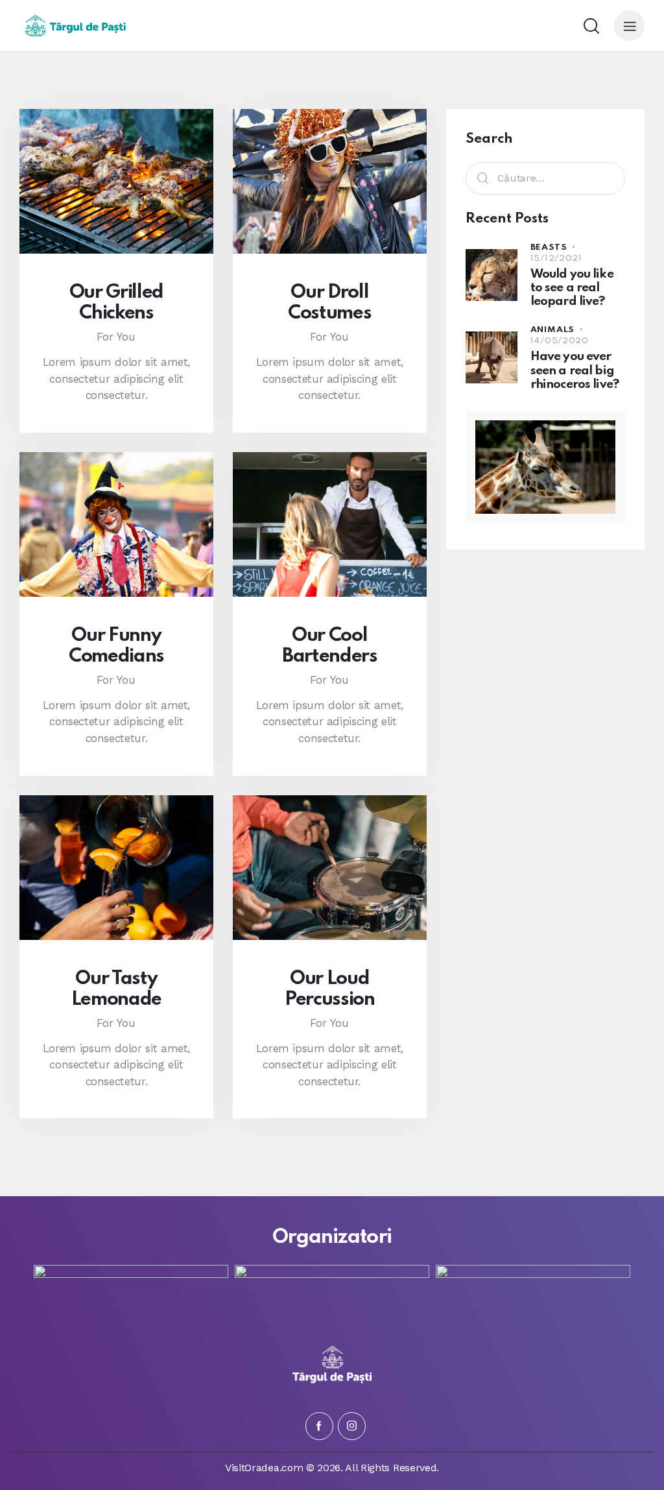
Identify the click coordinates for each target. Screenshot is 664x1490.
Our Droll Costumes (329, 303)
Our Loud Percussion (330, 989)
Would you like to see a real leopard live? (571, 288)
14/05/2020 (559, 341)
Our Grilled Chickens (116, 303)
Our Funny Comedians (116, 646)
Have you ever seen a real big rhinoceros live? (574, 370)
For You (116, 336)
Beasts (548, 247)
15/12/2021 (556, 258)
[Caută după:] (545, 177)
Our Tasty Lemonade (116, 989)
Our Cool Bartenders (329, 646)
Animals (552, 330)
